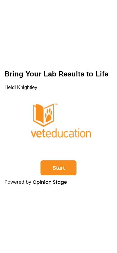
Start (58, 168)
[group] (58, 127)
